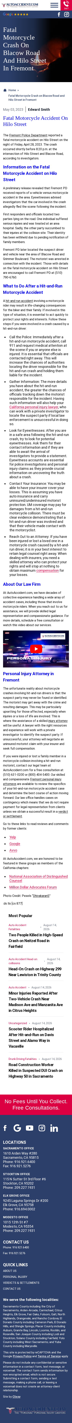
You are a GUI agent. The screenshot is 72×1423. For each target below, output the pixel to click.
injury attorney (58, 721)
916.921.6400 (20, 1247)
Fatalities (14, 929)
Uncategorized (18, 1023)
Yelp (12, 837)
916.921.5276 (17, 1253)
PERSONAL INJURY (15, 1277)
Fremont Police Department (28, 135)
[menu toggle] (54, 5)
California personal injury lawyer (33, 407)
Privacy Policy (22, 1356)
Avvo (13, 850)
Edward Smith (39, 109)
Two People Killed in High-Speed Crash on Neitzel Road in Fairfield (36, 941)
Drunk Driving (17, 1059)
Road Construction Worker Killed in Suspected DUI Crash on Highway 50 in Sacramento (36, 1070)
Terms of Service (49, 1356)
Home (12, 90)
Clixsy (16, 1396)
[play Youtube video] (36, 649)
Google (14, 844)
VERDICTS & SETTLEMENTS (21, 1283)
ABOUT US (10, 1271)
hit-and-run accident (19, 301)
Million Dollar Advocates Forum (33, 887)
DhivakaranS (41, 896)
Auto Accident (17, 925)
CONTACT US (12, 1289)
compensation (47, 570)
